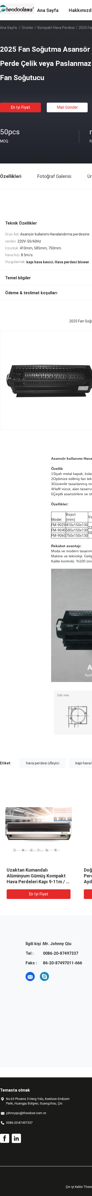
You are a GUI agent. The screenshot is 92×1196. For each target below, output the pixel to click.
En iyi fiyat (20, 107)
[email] (30, 976)
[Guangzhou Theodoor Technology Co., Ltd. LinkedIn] (16, 1138)
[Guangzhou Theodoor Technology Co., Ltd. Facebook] (4, 1138)
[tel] (58, 976)
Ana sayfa (8, 28)
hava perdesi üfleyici (42, 763)
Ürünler (27, 28)
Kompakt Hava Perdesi (56, 28)
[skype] (44, 976)
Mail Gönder (67, 107)
